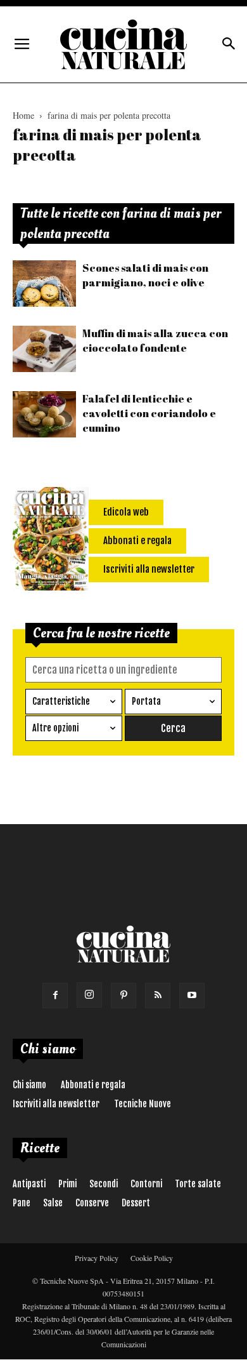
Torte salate (198, 1183)
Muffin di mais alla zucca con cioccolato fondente (155, 340)
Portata (146, 701)
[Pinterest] (123, 995)
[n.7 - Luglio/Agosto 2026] (51, 541)
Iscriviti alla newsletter (56, 1103)
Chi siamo (29, 1084)
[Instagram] (89, 995)
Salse (53, 1202)
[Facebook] (55, 995)
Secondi (103, 1183)
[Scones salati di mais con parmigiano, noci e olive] (44, 283)
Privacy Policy (96, 1258)
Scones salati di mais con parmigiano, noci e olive (145, 275)
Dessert (136, 1202)
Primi (67, 1183)
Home (23, 115)
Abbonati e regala (93, 1084)
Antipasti (29, 1183)
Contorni (146, 1183)
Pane (21, 1202)
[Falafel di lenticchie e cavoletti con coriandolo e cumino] (44, 414)
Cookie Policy (151, 1258)
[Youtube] (192, 995)
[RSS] (157, 995)
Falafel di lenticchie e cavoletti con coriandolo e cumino (149, 413)
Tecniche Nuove (142, 1103)
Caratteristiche (61, 701)
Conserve (92, 1202)
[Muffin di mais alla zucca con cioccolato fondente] (44, 349)
